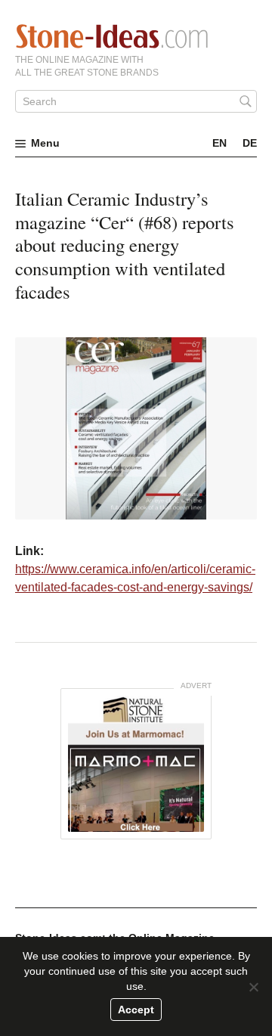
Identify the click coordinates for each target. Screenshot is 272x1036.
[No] (253, 986)
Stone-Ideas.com (112, 36)
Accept (136, 1009)
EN (219, 143)
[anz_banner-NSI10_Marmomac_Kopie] (136, 764)
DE (250, 143)
